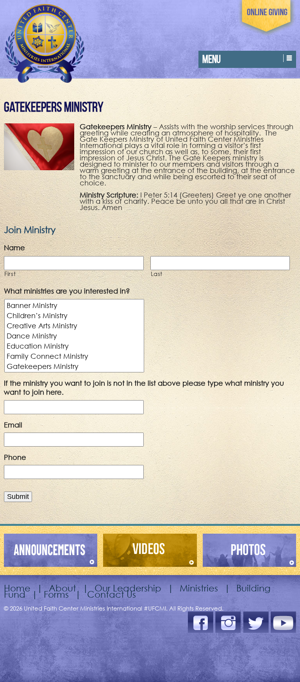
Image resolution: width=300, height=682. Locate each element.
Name (14, 247)
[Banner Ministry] (75, 305)
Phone (15, 457)
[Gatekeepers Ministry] (75, 366)
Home (17, 587)
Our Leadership (128, 587)
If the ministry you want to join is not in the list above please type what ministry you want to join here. (144, 387)
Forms (56, 594)
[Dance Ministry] (75, 336)
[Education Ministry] (75, 346)
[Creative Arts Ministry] (75, 326)
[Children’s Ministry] (75, 315)
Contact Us (111, 594)
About (62, 587)
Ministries (199, 587)
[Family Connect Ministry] (75, 356)
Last (157, 274)
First (10, 274)
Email (13, 424)
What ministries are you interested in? (67, 291)
